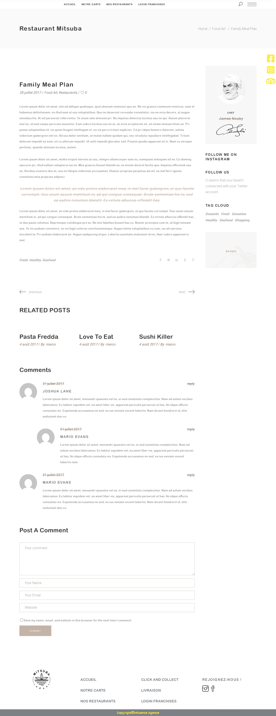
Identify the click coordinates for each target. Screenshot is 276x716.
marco (51, 344)
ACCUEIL (88, 680)
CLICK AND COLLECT (160, 680)
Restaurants (68, 93)
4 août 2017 (28, 344)
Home (202, 29)
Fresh (23, 260)
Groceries (239, 214)
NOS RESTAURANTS (98, 701)
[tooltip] (271, 58)
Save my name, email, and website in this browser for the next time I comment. (78, 620)
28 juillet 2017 (30, 93)
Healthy (35, 260)
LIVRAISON (151, 690)
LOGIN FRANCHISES (159, 701)
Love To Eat (96, 336)
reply (191, 384)
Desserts (212, 214)
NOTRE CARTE (93, 690)
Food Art (219, 29)
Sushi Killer (156, 336)
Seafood (48, 260)
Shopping (242, 220)
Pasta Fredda (38, 336)
